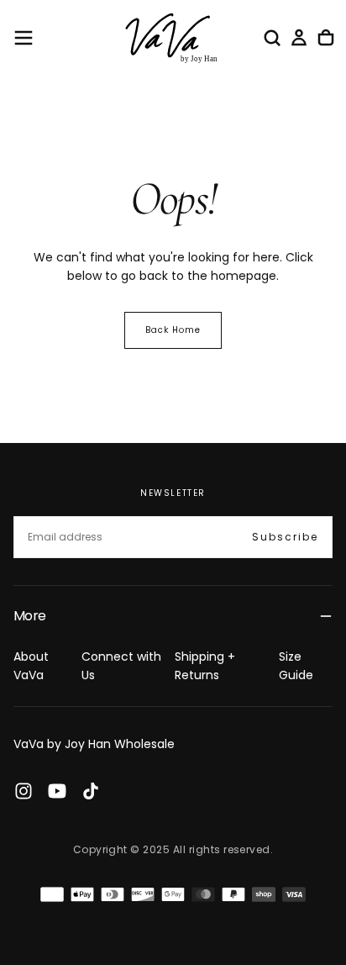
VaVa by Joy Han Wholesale (94, 744)
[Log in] (299, 37)
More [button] (29, 615)
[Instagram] (23, 791)
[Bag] (326, 37)
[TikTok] (91, 791)
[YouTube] (57, 791)
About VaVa (31, 665)
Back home (173, 330)
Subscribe (285, 537)
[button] (23, 38)
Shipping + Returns (205, 665)
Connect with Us (121, 665)
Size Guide (296, 665)
